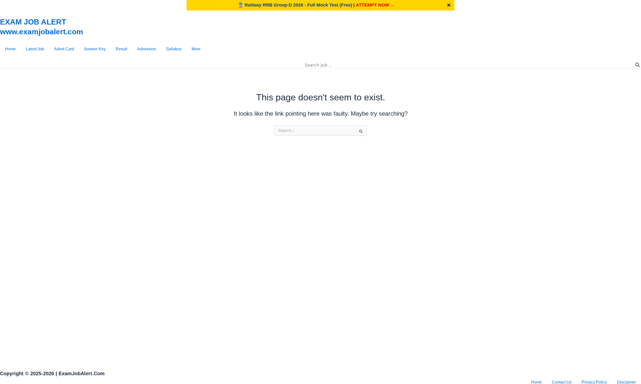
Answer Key (95, 49)
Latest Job (35, 49)
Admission (146, 49)
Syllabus (174, 49)
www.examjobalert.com (41, 32)
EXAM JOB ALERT (33, 22)
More (196, 49)
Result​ (121, 49)
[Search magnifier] (637, 64)
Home (10, 49)
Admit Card (64, 49)
